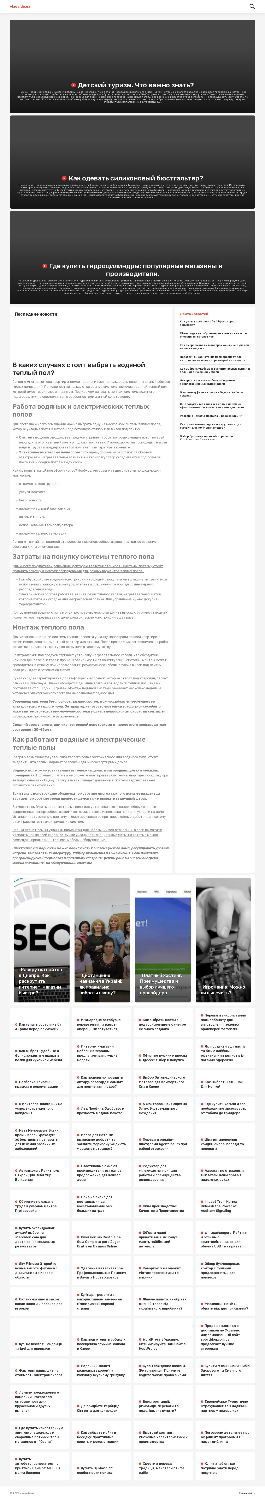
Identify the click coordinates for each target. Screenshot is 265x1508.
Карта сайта (247, 1493)
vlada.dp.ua (20, 6)
